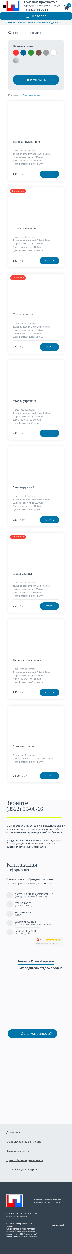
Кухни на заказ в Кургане (9, 1239)
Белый (54, 53)
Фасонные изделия (47, 22)
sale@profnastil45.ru (25, 922)
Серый (46, 53)
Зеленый (31, 53)
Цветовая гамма (23, 46)
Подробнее (59, 105)
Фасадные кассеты (17, 1150)
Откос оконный (23, 314)
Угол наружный (23, 487)
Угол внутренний (24, 401)
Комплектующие (26, 22)
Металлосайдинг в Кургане (22, 1169)
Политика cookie (58, 1225)
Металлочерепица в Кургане (23, 1141)
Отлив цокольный (24, 228)
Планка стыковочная (27, 141)
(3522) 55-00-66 (24, 809)
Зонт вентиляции (24, 746)
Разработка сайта (14, 1236)
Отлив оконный (23, 573)
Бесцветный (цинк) (16, 60)
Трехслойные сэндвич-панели (24, 1160)
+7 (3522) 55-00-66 (36, 9)
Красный (16, 53)
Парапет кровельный (27, 660)
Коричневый (39, 53)
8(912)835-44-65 (23, 912)
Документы (13, 1132)
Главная (10, 22)
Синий (23, 53)
